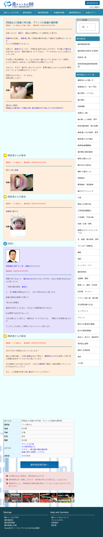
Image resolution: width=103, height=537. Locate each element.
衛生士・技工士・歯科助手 (88, 337)
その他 (80, 363)
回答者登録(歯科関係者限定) (88, 65)
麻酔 (79, 252)
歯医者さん (49, 356)
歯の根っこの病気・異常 (87, 119)
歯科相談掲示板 (92, 3)
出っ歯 (40, 59)
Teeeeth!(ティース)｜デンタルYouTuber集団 (21, 528)
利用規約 (54, 523)
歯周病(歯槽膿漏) (84, 145)
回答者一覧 (82, 57)
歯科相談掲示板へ (39, 464)
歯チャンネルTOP (11, 13)
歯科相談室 (27, 13)
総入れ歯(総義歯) (84, 330)
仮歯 (16, 44)
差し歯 (28, 372)
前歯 (7, 38)
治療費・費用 (83, 278)
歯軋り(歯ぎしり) (84, 171)
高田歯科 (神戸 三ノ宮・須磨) (17, 266)
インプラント (83, 311)
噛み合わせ (27, 279)
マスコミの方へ (57, 520)
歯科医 (42, 364)
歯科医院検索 (43, 13)
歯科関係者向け (75, 13)
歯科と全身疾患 (84, 350)
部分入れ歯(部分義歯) (86, 324)
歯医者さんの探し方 (85, 80)
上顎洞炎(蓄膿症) (84, 211)
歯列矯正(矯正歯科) (85, 152)
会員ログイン (91, 13)
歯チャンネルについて (60, 517)
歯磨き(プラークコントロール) (88, 231)
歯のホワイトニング (85, 191)
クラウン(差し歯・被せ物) (88, 298)
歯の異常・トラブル (85, 93)
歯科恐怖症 (82, 272)
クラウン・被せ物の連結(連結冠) (34, 449)
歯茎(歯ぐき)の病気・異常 (88, 132)
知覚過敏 (81, 106)
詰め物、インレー (85, 291)
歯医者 (23, 38)
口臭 (79, 198)
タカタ (24, 456)
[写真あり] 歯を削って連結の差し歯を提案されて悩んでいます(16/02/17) (34, 108)
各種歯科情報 (59, 13)
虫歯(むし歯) (83, 113)
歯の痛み (81, 100)
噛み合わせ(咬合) (84, 165)
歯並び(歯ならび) (84, 158)
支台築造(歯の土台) (85, 304)
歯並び (17, 49)
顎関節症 (81, 178)
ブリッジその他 (28, 444)
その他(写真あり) (28, 447)
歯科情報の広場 (10, 525)
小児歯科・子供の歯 (85, 217)
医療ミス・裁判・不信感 (87, 285)
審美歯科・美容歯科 (85, 185)
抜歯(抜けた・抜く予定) (87, 87)
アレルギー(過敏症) (85, 246)
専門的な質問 (83, 344)
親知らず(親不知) (84, 204)
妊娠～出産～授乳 (85, 224)
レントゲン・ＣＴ (85, 265)
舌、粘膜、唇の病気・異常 (88, 239)
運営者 (54, 525)
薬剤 (79, 259)
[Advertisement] (39, 132)
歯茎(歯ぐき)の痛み (85, 139)
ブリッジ (81, 317)
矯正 (20, 33)
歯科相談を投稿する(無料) (88, 51)
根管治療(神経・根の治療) (88, 126)
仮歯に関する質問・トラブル (33, 452)
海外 (79, 357)
